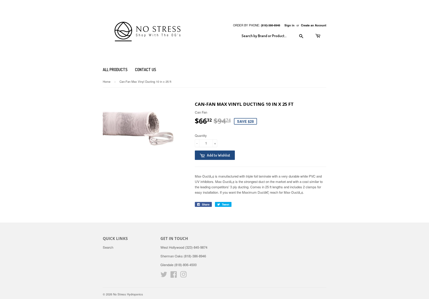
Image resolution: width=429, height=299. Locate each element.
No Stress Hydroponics (128, 294)
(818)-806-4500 (185, 264)
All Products (115, 69)
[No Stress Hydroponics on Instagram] (183, 275)
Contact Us (145, 69)
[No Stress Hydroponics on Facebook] (173, 275)
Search (108, 247)
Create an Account (313, 25)
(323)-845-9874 (196, 247)
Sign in (289, 25)
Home (106, 81)
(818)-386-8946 (270, 25)
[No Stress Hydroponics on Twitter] (163, 275)
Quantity (201, 135)
